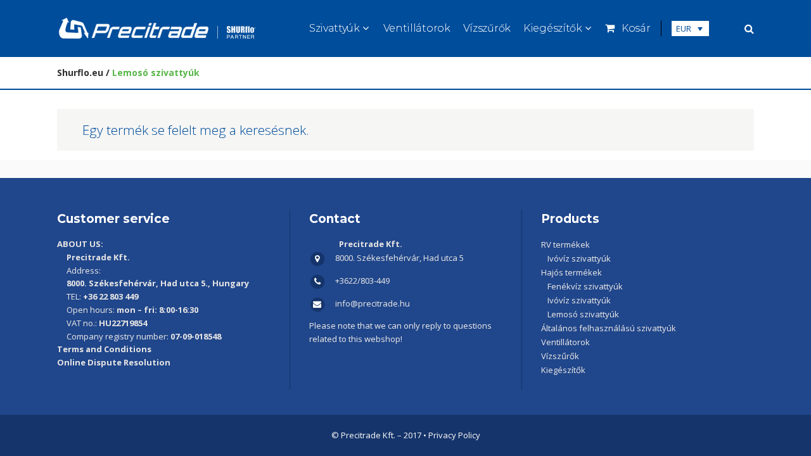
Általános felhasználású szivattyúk (608, 328)
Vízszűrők (560, 356)
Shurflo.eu (80, 72)
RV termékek (565, 244)
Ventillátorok (565, 342)
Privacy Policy (454, 435)
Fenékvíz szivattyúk (585, 286)
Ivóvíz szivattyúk (579, 258)
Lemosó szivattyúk (583, 314)
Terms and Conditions (104, 349)
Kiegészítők (563, 370)
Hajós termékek (571, 272)
